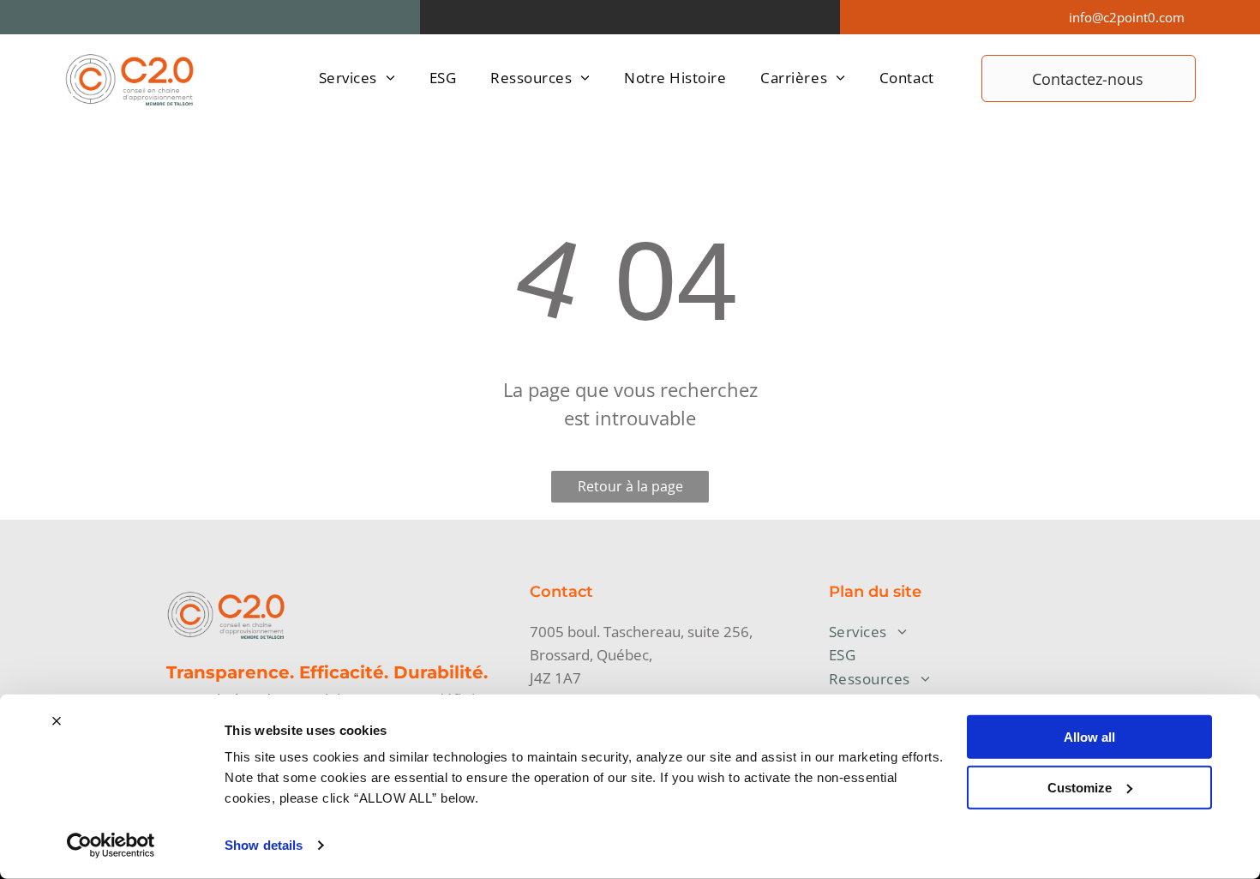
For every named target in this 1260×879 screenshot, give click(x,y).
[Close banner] (56, 721)
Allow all (1089, 737)
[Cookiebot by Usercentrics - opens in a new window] (111, 845)
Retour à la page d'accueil (630, 490)
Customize (1079, 787)
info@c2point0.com (1127, 17)
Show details (264, 845)
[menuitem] (357, 78)
